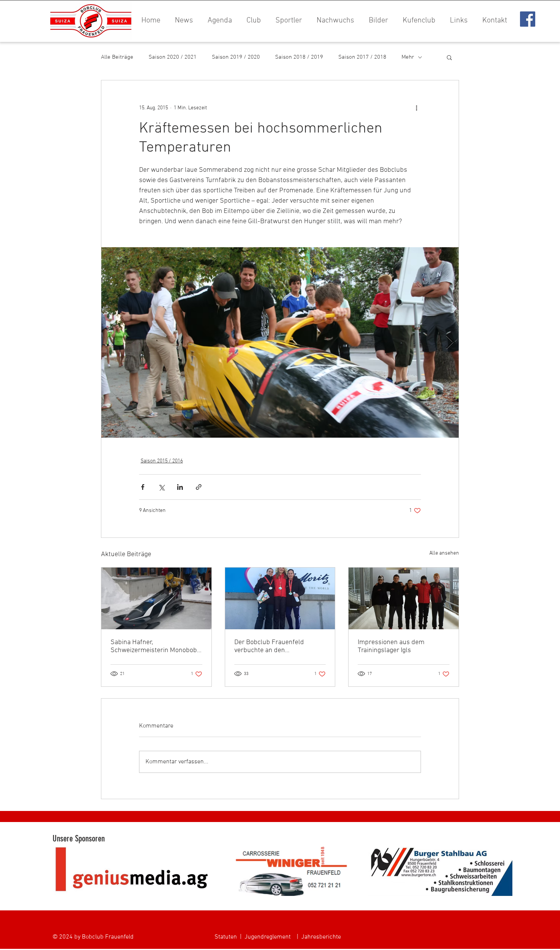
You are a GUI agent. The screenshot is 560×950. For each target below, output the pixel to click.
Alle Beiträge (117, 57)
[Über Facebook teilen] (142, 487)
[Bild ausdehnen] (280, 342)
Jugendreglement (268, 937)
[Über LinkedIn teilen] (180, 487)
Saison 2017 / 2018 (362, 57)
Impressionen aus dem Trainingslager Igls (391, 646)
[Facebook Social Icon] (527, 19)
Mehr (408, 57)
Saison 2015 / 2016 (162, 461)
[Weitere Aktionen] (416, 107)
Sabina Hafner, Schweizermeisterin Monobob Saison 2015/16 (153, 646)
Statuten (225, 937)
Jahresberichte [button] (321, 937)
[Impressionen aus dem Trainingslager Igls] (404, 598)
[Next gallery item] (449, 342)
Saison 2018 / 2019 (299, 57)
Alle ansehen (444, 553)
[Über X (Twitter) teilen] (161, 487)
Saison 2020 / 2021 (173, 57)
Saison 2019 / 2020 (236, 57)
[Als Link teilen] (198, 487)
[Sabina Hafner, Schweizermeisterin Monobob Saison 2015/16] (156, 598)
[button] (377, 20)
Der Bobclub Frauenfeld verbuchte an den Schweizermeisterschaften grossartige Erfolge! (273, 646)
